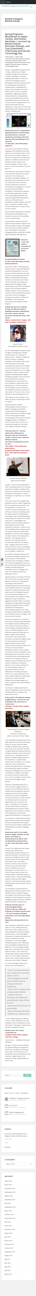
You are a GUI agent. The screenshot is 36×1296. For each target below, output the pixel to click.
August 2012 (9, 1233)
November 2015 (10, 1199)
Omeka (7, 762)
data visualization (20, 59)
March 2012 (8, 1240)
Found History (26, 777)
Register (8, 2)
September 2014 (10, 1207)
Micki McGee (10, 57)
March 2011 (8, 1274)
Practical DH (13, 1105)
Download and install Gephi (13, 214)
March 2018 (8, 1181)
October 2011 (9, 1248)
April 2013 (8, 1222)
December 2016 (10, 1188)
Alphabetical (24, 1093)
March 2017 (8, 1185)
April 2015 (8, 1203)
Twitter (17, 66)
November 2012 (10, 1229)
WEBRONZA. (9, 685)
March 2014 (8, 1211)
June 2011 (8, 1263)
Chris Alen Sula (10, 59)
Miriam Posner (22, 62)
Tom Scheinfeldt (9, 66)
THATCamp (24, 64)
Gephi (16, 62)
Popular (17, 1093)
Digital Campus (21, 779)
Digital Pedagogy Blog (16, 1112)
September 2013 (10, 1218)
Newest (7, 1093)
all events (8, 1147)
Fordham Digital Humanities (15, 6)
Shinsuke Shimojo (16, 64)
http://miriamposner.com (20, 394)
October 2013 (9, 1214)
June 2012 (8, 1237)
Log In (3, 2)
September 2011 (10, 1252)
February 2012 (9, 1244)
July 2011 (7, 1259)
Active (12, 1093)
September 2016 (10, 1192)
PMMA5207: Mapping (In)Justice (19, 1098)
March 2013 (8, 1226)
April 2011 (8, 1270)
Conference (8, 293)
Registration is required (23, 212)
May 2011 (8, 1267)
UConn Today (24, 736)
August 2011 (9, 1255)
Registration (9, 920)
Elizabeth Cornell (17, 60)
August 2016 (9, 1196)
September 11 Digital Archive (17, 760)
